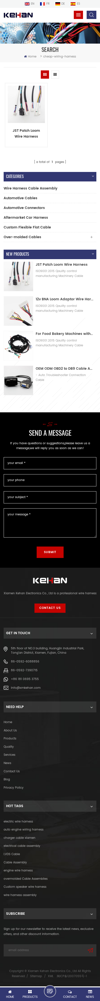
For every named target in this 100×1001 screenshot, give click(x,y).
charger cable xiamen (19, 838)
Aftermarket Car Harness (26, 217)
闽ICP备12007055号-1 (72, 976)
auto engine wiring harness (23, 829)
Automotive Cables (20, 198)
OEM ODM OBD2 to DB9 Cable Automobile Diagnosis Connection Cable (65, 368)
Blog (7, 779)
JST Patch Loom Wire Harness (26, 133)
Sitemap (36, 976)
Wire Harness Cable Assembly (31, 188)
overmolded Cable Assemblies (26, 879)
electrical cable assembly (22, 846)
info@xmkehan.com (26, 688)
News (7, 763)
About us (10, 730)
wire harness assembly (20, 895)
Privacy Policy (14, 787)
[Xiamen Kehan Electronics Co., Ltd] (18, 15)
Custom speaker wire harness (25, 887)
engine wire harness (18, 870)
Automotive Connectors (24, 208)
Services (9, 755)
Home (32, 56)
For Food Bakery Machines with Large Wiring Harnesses (65, 334)
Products (10, 738)
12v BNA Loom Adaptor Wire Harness (65, 299)
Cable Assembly (15, 862)
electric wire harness (18, 821)
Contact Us (50, 608)
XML (50, 976)
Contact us (12, 771)
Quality (9, 747)
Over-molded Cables (22, 237)
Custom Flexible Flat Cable (27, 227)
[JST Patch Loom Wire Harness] (26, 104)
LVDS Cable (12, 854)
